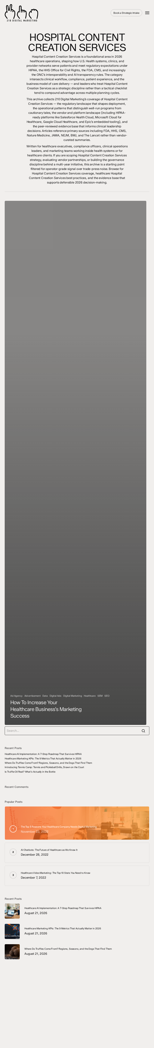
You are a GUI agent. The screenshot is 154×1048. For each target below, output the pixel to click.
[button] (147, 13)
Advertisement (32, 695)
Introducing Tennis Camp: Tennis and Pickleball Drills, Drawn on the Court (44, 767)
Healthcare (89, 695)
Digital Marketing (72, 695)
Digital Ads (55, 695)
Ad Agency (16, 695)
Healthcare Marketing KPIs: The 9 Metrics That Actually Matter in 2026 (43, 758)
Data (45, 695)
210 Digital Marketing (38, 12)
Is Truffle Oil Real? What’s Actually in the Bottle (30, 771)
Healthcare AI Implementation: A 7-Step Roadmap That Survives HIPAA (43, 754)
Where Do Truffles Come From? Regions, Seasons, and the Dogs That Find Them (48, 762)
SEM (100, 695)
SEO (106, 695)
